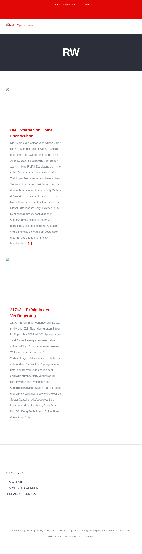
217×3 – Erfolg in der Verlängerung (31, 279)
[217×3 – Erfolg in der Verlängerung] (36, 279)
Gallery (42, 104)
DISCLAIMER (90, 536)
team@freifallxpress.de (93, 530)
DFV (75, 530)
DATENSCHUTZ (72, 536)
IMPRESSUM (54, 536)
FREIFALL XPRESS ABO (21, 493)
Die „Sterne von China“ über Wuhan (31, 104)
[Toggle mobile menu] (134, 28)
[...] (30, 243)
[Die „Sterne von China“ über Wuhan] (36, 104)
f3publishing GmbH (23, 530)
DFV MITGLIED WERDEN (22, 487)
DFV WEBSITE (15, 482)
